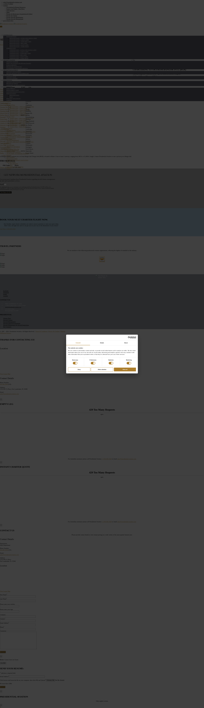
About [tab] (126, 342)
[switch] (93, 363)
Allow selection (102, 369)
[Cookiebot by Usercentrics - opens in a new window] (129, 337)
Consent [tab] (78, 342)
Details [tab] (102, 342)
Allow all (125, 369)
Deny (79, 369)
